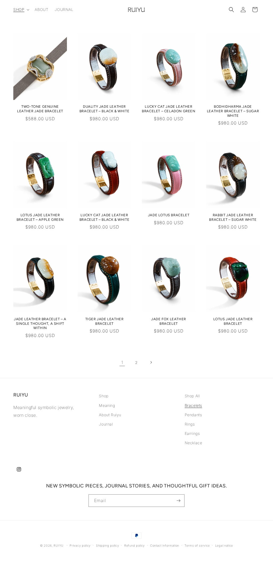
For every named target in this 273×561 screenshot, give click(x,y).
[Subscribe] (178, 500)
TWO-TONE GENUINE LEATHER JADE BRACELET (40, 109)
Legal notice (224, 545)
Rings (190, 424)
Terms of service (197, 545)
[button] (20, 9)
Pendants (193, 414)
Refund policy (134, 545)
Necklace (193, 442)
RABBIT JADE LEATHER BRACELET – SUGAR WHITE (232, 217)
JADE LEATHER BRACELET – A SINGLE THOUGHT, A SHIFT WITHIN (40, 323)
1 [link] (122, 362)
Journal (106, 424)
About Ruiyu (110, 414)
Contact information (164, 545)
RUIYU (58, 545)
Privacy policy (80, 545)
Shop (103, 396)
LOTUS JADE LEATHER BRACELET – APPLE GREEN (40, 217)
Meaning (107, 405)
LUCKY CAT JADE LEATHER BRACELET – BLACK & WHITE (104, 217)
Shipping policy (107, 545)
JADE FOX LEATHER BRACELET (168, 321)
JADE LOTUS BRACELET (168, 215)
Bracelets (193, 405)
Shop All (192, 396)
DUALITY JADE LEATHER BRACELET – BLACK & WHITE (104, 109)
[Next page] (151, 362)
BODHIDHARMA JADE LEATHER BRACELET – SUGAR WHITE (233, 111)
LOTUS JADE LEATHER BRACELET (233, 321)
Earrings (192, 433)
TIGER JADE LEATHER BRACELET (104, 321)
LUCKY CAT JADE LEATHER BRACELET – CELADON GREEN (168, 109)
